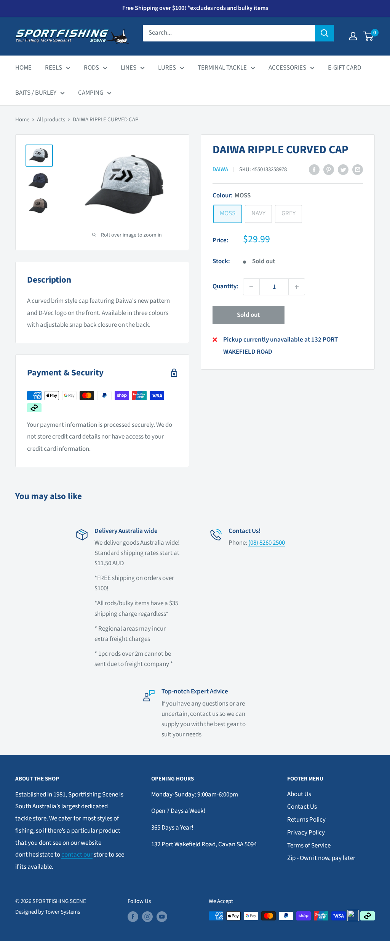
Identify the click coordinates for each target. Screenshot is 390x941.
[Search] (324, 33)
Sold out (248, 314)
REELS (53, 67)
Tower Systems (62, 912)
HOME (23, 67)
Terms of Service (309, 845)
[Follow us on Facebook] (133, 916)
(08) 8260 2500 (266, 542)
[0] (368, 36)
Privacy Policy (306, 832)
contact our (77, 854)
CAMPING (90, 92)
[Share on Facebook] (314, 169)
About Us (299, 794)
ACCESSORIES (287, 67)
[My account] (353, 36)
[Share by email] (357, 169)
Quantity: (225, 286)
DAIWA (220, 169)
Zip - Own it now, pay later (321, 858)
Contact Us (302, 806)
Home (22, 120)
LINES (128, 67)
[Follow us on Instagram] (147, 916)
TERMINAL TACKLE (222, 67)
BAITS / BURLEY (35, 92)
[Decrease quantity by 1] (251, 287)
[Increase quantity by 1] (297, 287)
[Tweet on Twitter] (343, 169)
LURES (167, 67)
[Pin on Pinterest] (328, 169)
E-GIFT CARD (344, 67)
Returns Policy (306, 819)
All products (51, 120)
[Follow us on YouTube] (162, 916)
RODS (91, 67)
